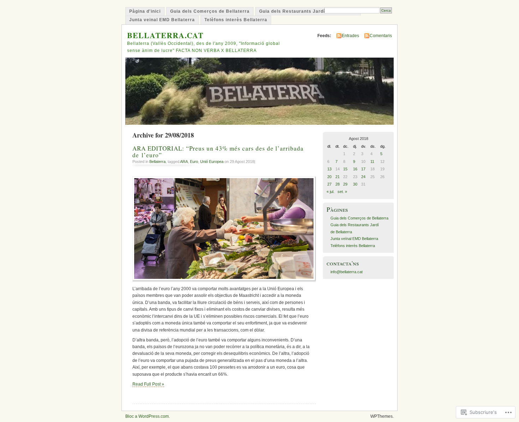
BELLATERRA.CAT (165, 35)
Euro (194, 161)
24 (363, 177)
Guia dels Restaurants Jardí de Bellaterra (308, 11)
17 (363, 169)
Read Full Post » (148, 384)
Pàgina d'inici (145, 11)
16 (355, 169)
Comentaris (381, 35)
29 (345, 184)
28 (337, 184)
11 (372, 161)
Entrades (350, 35)
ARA (184, 161)
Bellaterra (157, 161)
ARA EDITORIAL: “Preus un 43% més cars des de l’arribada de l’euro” (218, 151)
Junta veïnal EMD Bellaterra (162, 19)
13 (329, 169)
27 (329, 184)
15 (345, 169)
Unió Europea (211, 161)
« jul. (330, 191)
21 (337, 177)
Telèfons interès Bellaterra (235, 19)
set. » (342, 191)
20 (329, 177)
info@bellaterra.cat (346, 272)
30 (355, 184)
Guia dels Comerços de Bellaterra (210, 11)
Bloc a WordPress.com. (147, 416)
